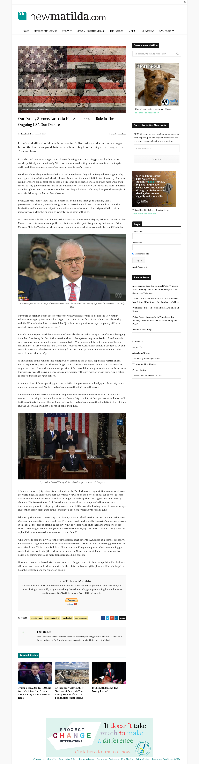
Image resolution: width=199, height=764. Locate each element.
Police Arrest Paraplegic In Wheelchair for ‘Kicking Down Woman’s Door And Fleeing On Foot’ (154, 320)
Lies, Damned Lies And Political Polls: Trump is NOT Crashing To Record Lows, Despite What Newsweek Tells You (155, 289)
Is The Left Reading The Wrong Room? (105, 689)
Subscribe (148, 31)
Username (137, 231)
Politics (67, 31)
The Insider (116, 31)
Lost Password (139, 267)
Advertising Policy (141, 353)
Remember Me (141, 253)
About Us (137, 347)
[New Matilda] (61, 16)
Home (26, 31)
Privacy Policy (139, 370)
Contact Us (137, 341)
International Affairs (117, 134)
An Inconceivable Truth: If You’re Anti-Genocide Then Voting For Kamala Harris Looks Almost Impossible (69, 692)
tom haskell (67, 618)
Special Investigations (91, 31)
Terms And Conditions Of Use (147, 375)
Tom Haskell (26, 134)
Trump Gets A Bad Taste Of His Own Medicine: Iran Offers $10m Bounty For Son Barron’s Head (34, 692)
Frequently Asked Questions (146, 358)
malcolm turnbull (52, 618)
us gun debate (81, 618)
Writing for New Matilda (144, 364)
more (122, 618)
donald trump (36, 618)
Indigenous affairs (45, 31)
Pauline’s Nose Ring (142, 329)
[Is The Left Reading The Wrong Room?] (109, 673)
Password (137, 242)
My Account (166, 31)
